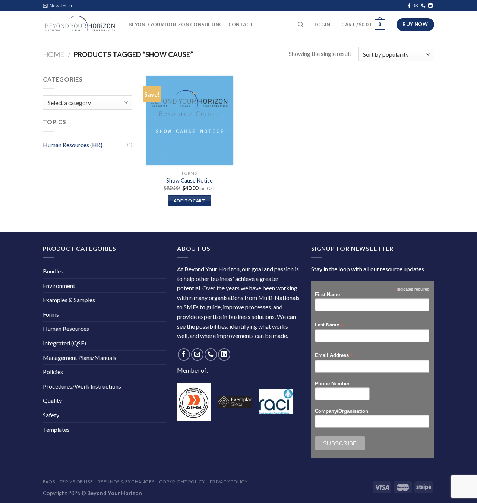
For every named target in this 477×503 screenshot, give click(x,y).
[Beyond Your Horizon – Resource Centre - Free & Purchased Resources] (80, 24)
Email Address (334, 355)
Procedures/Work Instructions (82, 386)
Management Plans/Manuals (79, 357)
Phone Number (332, 383)
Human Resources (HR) (72, 144)
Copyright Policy (182, 481)
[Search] (300, 25)
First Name (327, 294)
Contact (240, 25)
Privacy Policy (229, 481)
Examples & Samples (69, 299)
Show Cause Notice (189, 180)
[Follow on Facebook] (409, 6)
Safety (51, 414)
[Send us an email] (416, 6)
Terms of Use (76, 481)
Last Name (329, 325)
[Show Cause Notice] (189, 121)
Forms (51, 314)
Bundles (53, 271)
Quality (52, 400)
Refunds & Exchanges (126, 481)
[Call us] (423, 6)
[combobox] (87, 102)
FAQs (49, 481)
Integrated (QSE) (64, 343)
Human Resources (66, 328)
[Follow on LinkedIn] (430, 6)
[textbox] (86, 103)
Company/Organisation (341, 411)
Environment (59, 285)
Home (53, 54)
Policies (53, 371)
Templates (56, 429)
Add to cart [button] (189, 200)
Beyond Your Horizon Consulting (176, 25)
